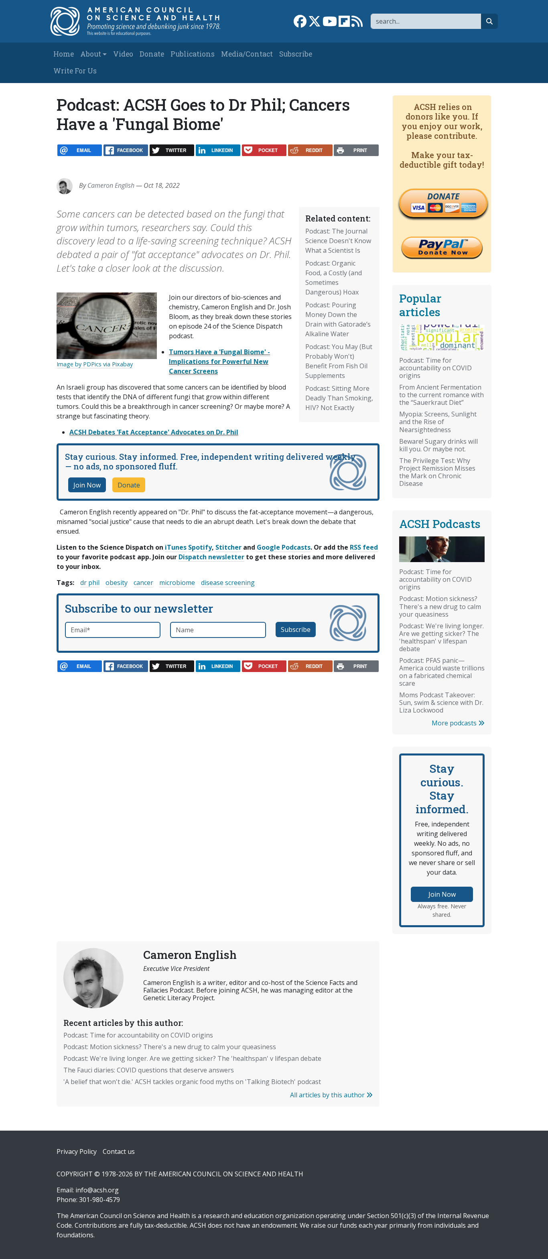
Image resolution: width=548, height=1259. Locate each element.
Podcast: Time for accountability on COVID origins (138, 1035)
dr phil (89, 582)
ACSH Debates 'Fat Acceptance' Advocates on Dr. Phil (153, 432)
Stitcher (228, 547)
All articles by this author (328, 1094)
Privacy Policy (77, 1151)
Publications (192, 54)
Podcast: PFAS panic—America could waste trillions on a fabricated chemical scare (442, 672)
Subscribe (295, 54)
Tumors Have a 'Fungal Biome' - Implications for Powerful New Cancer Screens (219, 361)
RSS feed (364, 547)
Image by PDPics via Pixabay (95, 364)
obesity (117, 582)
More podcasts (455, 723)
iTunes (176, 547)
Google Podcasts (284, 547)
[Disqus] (218, 788)
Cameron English (110, 185)
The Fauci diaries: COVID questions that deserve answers (148, 1070)
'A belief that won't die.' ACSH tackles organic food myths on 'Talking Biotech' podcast (192, 1081)
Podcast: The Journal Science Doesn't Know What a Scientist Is (338, 241)
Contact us (119, 1151)
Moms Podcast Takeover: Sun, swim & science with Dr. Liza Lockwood (441, 702)
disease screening (228, 582)
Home (63, 54)
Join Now (87, 485)
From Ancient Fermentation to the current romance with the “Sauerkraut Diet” (441, 395)
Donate (152, 54)
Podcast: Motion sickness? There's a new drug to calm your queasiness (169, 1046)
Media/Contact (247, 54)
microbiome (177, 582)
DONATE (443, 196)
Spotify (200, 547)
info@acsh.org (97, 1190)
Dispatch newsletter (211, 556)
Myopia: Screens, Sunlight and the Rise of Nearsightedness (438, 422)
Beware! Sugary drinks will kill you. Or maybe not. (438, 445)
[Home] (140, 21)
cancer (143, 582)
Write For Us (75, 70)
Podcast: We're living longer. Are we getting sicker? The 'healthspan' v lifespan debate (192, 1058)
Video (123, 54)
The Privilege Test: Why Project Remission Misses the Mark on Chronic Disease (437, 472)
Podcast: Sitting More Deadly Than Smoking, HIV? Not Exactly (339, 398)
